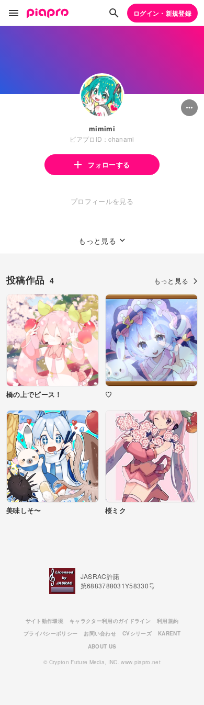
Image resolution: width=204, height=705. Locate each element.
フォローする (109, 164)
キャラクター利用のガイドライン (110, 620)
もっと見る (171, 281)
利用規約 (167, 620)
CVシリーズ (137, 633)
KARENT (169, 633)
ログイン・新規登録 (162, 13)
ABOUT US (102, 646)
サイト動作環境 (44, 620)
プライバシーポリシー (50, 633)
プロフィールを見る (102, 201)
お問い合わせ (100, 633)
